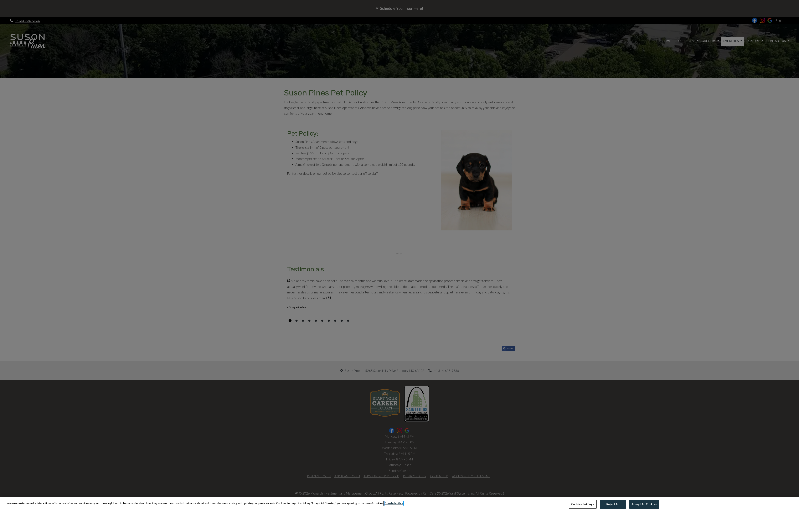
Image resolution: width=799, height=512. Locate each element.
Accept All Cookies (644, 504)
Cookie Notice (394, 503)
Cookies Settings (582, 504)
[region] (399, 504)
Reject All (612, 504)
